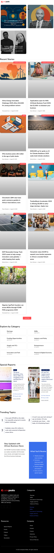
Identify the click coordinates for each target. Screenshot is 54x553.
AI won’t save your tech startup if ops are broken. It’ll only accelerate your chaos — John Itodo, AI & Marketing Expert (40, 22)
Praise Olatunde (46, 395)
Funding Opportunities (20, 6)
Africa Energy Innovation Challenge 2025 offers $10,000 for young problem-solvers (13, 103)
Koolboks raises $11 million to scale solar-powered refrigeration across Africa (13, 48)
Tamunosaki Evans (19, 394)
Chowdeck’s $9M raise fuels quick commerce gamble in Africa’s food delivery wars (11, 200)
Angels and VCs (12, 345)
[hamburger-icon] (51, 2)
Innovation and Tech (13, 352)
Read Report (17, 399)
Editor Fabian (37, 25)
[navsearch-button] (18, 1)
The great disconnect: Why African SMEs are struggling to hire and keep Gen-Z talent (18, 376)
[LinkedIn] (9, 506)
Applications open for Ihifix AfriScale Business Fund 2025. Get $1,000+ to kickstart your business (40, 104)
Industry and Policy (40, 338)
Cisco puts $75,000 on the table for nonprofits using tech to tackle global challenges (13, 22)
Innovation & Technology (36, 499)
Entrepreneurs (39, 345)
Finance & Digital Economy (43, 352)
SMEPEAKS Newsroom (10, 25)
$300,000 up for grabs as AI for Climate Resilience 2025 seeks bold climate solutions (40, 153)
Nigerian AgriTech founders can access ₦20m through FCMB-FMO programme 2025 (12, 307)
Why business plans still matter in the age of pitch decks (13, 155)
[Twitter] (2, 506)
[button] (27, 318)
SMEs (36, 331)
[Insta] (5, 506)
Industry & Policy (42, 6)
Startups (50, 6)
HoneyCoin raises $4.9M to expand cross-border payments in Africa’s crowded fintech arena (40, 255)
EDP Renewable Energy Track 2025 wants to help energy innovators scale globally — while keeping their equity (12, 255)
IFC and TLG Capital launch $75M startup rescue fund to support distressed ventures (46, 376)
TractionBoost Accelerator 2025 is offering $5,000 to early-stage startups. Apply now (41, 203)
